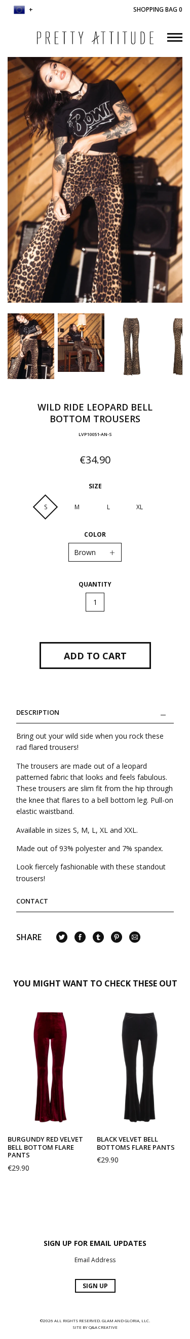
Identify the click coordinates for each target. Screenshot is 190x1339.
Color (95, 535)
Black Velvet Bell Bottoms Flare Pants (136, 1143)
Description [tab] (37, 713)
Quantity (95, 584)
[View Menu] (174, 36)
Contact (32, 901)
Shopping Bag (157, 9)
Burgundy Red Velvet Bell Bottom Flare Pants (45, 1146)
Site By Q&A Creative (95, 1327)
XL (139, 507)
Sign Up (95, 1286)
